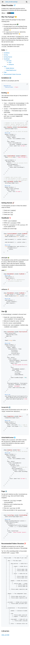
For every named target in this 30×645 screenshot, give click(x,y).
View (5, 66)
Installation (7, 53)
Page (5, 72)
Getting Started (8, 57)
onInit (9, 62)
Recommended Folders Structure (12, 74)
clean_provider (5, 635)
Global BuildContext (11, 70)
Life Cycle (8, 60)
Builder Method (10, 68)
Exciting (6, 55)
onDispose (11, 64)
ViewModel (7, 59)
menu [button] (2, 2)
